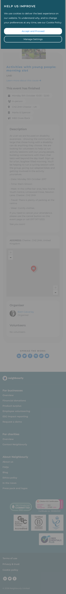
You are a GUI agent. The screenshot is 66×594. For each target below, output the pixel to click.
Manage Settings (33, 39)
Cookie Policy (54, 22)
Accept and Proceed (33, 31)
